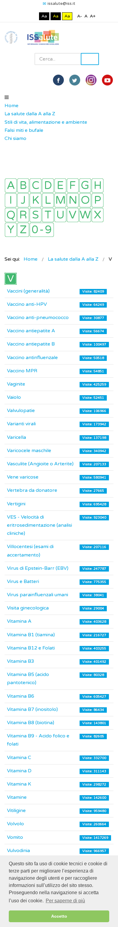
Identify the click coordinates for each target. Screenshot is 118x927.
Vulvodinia (18, 851)
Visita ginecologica (28, 608)
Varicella (16, 437)
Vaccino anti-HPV (27, 304)
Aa (44, 16)
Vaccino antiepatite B (31, 344)
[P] (97, 200)
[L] (48, 200)
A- (79, 16)
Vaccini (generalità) (28, 291)
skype (107, 80)
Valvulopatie (21, 411)
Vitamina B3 (20, 661)
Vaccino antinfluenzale (32, 358)
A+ (92, 16)
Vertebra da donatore (32, 490)
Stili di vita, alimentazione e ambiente (46, 122)
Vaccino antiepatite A (31, 331)
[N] (73, 200)
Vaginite (16, 384)
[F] (73, 185)
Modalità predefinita (23, 16)
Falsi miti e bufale (24, 130)
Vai (90, 59)
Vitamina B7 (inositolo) (32, 709)
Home (11, 106)
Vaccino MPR (22, 371)
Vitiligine (16, 811)
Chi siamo (15, 138)
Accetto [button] (59, 916)
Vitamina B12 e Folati (31, 648)
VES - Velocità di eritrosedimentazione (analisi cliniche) (39, 525)
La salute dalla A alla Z (30, 114)
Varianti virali (21, 424)
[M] (60, 200)
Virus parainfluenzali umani (37, 595)
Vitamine (17, 797)
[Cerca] (8, 147)
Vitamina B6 (20, 696)
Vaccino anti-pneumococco (38, 318)
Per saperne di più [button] (65, 900)
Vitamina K (19, 784)
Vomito (15, 837)
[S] (35, 215)
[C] (35, 185)
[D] (48, 185)
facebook (58, 80)
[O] (85, 200)
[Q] (11, 215)
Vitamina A (19, 621)
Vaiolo (14, 397)
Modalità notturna (33, 16)
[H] (97, 185)
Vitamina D (19, 771)
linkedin (91, 80)
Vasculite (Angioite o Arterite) (40, 464)
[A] (11, 185)
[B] (23, 185)
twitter (75, 80)
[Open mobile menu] (7, 98)
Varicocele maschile (29, 451)
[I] (11, 200)
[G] (85, 185)
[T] (48, 215)
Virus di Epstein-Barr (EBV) (37, 568)
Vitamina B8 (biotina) (30, 723)
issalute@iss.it (61, 3)
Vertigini (16, 504)
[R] (23, 215)
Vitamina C (19, 758)
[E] (60, 185)
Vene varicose (22, 477)
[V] (73, 215)
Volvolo (15, 824)
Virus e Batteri (23, 581)
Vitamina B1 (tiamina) (31, 635)
